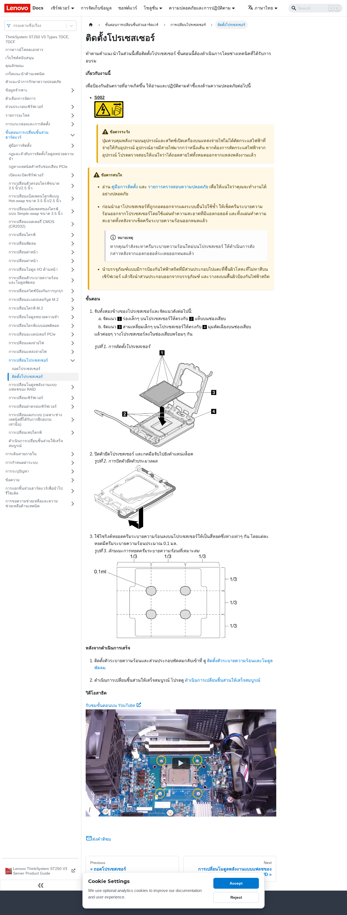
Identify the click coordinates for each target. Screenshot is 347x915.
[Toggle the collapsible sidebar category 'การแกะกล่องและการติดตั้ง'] (73, 124)
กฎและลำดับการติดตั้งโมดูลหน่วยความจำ (41, 156)
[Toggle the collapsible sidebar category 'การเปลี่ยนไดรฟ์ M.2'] (73, 308)
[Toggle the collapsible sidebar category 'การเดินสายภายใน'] (73, 454)
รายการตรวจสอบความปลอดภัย (178, 186)
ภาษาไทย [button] (264, 8)
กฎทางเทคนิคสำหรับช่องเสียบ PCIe (38, 166)
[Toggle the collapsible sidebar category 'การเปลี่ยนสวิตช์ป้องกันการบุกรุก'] (73, 291)
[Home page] (91, 25)
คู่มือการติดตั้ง (20, 145)
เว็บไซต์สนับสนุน (19, 58)
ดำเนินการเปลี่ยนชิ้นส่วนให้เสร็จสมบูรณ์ (36, 443)
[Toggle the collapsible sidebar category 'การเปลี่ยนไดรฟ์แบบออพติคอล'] (73, 325)
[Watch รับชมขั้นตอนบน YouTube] (181, 763)
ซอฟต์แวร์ (127, 8)
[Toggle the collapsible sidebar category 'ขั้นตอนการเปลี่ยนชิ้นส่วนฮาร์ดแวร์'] (73, 135)
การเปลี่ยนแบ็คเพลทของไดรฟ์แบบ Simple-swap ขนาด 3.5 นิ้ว (36, 211)
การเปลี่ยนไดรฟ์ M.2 (26, 308)
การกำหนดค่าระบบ (21, 462)
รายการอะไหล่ (17, 115)
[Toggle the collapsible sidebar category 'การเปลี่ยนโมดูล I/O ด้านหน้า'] (73, 269)
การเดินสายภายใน (21, 454)
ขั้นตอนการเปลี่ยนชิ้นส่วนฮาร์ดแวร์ (27, 134)
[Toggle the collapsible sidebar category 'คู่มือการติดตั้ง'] (73, 145)
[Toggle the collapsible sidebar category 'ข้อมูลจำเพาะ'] (73, 90)
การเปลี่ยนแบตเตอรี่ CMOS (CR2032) (31, 224)
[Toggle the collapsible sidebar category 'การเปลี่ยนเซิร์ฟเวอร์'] (73, 398)
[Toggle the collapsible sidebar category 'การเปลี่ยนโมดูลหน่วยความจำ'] (73, 317)
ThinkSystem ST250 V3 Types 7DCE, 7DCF (37, 39)
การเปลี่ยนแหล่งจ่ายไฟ (28, 351)
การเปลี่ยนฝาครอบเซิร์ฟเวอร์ (33, 406)
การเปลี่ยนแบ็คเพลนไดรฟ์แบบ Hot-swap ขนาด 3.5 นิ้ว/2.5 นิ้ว (35, 198)
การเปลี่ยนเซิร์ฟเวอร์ (26, 398)
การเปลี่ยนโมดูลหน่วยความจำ (34, 317)
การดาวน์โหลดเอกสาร (24, 49)
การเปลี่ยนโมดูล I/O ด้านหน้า (33, 269)
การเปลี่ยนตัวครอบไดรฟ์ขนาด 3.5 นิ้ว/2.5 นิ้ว (34, 185)
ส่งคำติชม (101, 839)
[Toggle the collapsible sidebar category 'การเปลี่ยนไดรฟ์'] (73, 235)
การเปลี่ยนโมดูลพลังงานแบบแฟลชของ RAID (33, 387)
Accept (236, 883)
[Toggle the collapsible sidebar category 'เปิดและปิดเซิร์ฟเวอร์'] (73, 175)
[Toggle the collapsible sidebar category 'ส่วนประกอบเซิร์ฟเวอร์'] (73, 107)
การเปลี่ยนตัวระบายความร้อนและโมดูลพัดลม (33, 280)
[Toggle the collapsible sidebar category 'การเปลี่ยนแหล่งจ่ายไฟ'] (73, 351)
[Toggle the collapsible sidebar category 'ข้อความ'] (73, 480)
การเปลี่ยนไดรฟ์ (22, 234)
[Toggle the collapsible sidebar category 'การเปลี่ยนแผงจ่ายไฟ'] (73, 343)
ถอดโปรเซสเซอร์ (26, 368)
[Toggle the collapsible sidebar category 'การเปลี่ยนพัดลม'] (73, 243)
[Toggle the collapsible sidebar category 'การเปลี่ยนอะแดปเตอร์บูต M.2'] (73, 299)
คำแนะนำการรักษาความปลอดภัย (33, 81)
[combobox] (13, 26)
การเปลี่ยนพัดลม (22, 243)
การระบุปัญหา (17, 471)
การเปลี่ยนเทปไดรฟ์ (25, 432)
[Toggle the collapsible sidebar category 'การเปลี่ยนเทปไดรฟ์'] (73, 432)
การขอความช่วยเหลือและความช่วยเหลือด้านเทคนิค (31, 503)
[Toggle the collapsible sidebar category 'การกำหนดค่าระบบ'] (73, 462)
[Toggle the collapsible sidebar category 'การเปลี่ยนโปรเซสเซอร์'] (73, 360)
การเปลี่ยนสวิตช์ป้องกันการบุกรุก (36, 291)
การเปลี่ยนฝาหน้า (23, 252)
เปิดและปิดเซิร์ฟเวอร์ (26, 175)
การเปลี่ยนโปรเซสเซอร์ (28, 360)
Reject (236, 897)
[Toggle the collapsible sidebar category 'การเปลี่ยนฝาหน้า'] (73, 252)
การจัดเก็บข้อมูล (96, 8)
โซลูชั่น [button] (151, 8)
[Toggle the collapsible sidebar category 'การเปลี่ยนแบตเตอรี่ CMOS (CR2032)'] (73, 224)
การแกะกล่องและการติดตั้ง (27, 124)
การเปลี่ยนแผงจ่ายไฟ (26, 343)
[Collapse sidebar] (40, 885)
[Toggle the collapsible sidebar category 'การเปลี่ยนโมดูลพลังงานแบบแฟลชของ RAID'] (73, 387)
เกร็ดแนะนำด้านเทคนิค (24, 74)
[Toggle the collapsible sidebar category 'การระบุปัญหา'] (73, 471)
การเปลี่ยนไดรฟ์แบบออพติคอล (34, 325)
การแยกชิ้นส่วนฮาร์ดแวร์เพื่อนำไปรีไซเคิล (34, 490)
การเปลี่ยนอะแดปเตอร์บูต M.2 (34, 299)
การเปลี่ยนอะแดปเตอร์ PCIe (32, 334)
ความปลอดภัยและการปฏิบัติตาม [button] (200, 8)
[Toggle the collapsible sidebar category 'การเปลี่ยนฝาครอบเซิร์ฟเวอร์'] (73, 406)
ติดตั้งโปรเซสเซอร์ (27, 376)
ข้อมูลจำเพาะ (16, 90)
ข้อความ (12, 480)
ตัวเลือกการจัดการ (20, 98)
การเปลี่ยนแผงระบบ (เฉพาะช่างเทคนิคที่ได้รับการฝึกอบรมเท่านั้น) (35, 419)
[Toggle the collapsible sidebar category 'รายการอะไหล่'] (73, 115)
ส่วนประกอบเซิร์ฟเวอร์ (24, 106)
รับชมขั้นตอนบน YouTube (110, 705)
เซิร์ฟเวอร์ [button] (60, 8)
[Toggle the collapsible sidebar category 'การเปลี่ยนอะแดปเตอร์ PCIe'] (73, 334)
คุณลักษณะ (14, 65)
